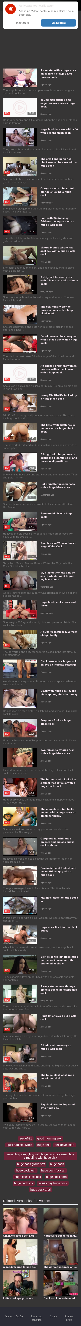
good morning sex (49, 1138)
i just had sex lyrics (19, 1144)
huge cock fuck (26, 1170)
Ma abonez (58, 22)
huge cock (57, 1164)
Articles (9, 1316)
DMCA (19, 1316)
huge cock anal (40, 1189)
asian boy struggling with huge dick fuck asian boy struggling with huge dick (40, 1156)
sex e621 (26, 1138)
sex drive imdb (64, 1144)
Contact (54, 1316)
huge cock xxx (23, 1183)
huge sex (43, 1144)
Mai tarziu (22, 22)
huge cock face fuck (28, 1176)
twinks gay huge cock (52, 1183)
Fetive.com (42, 1201)
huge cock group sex (31, 1164)
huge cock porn (56, 1176)
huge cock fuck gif (53, 1170)
